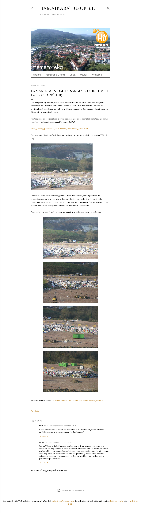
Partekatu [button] (35, 411)
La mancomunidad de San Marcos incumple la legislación (77, 400)
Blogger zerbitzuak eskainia (73, 490)
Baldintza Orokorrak (62, 501)
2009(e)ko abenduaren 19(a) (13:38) (59, 442)
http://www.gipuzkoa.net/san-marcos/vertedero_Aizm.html (59, 128)
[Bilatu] (108, 7)
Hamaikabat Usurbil (67, 8)
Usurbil (83, 75)
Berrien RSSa (116, 501)
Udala (72, 75)
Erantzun (43, 436)
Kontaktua (97, 75)
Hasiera (37, 75)
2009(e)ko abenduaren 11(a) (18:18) (63, 426)
